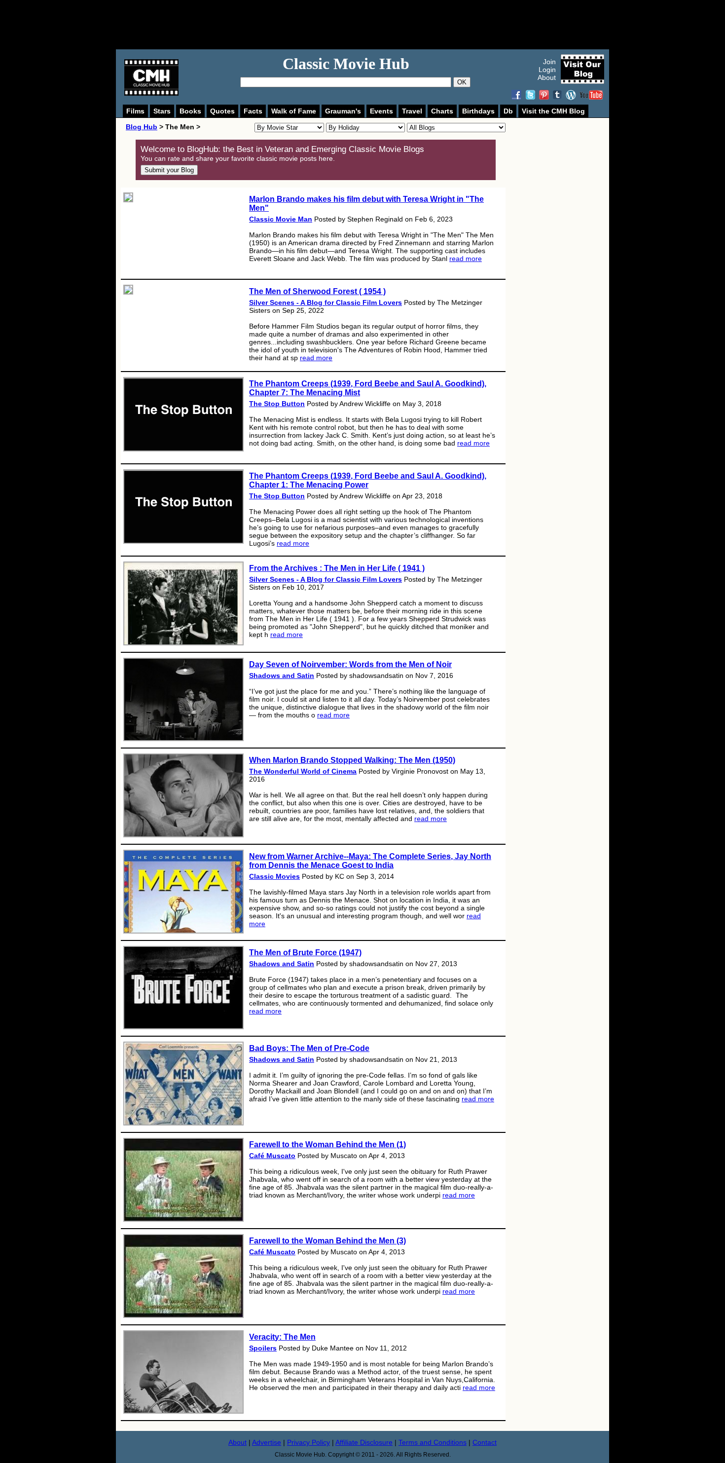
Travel (412, 111)
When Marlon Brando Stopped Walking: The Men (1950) (352, 760)
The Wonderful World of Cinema (303, 771)
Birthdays (478, 111)
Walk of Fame (293, 111)
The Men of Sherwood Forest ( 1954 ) (317, 291)
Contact (484, 1442)
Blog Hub (141, 127)
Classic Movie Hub (346, 64)
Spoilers (263, 1348)
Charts (442, 111)
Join (549, 62)
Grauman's (343, 111)
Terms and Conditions (433, 1442)
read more (465, 259)
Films (135, 111)
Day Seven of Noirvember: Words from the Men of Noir (350, 664)
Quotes (222, 111)
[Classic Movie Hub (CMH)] (151, 93)
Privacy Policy (308, 1442)
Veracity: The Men (282, 1337)
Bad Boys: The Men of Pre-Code (309, 1048)
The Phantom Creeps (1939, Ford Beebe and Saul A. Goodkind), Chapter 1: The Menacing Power (367, 480)
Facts (253, 111)
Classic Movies (274, 876)
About (547, 77)
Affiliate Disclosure (364, 1442)
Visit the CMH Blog (553, 111)
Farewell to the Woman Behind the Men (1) (327, 1144)
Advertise (266, 1442)
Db (508, 111)
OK (462, 82)
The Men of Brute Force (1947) (305, 952)
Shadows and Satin (281, 675)
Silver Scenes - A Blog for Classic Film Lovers (325, 302)
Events (381, 111)
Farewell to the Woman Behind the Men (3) (327, 1241)
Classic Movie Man (280, 219)
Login (547, 70)
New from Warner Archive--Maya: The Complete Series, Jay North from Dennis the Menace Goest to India (370, 860)
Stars (162, 111)
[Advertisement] (373, 24)
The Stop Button (277, 404)
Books (190, 111)
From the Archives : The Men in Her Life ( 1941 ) (337, 568)
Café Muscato (272, 1156)
